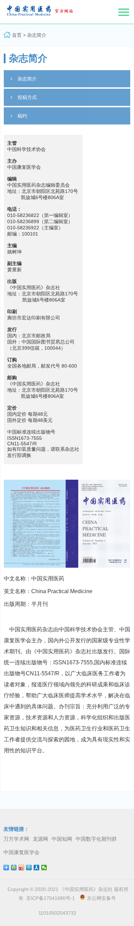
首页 (17, 35)
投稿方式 (27, 97)
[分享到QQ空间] (14, 867)
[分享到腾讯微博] (29, 867)
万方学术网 (16, 839)
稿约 (22, 116)
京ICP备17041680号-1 (49, 898)
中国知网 (62, 839)
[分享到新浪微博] (21, 867)
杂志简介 (36, 35)
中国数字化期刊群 (96, 839)
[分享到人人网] (37, 867)
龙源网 (40, 839)
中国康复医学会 (21, 852)
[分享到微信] (44, 867)
